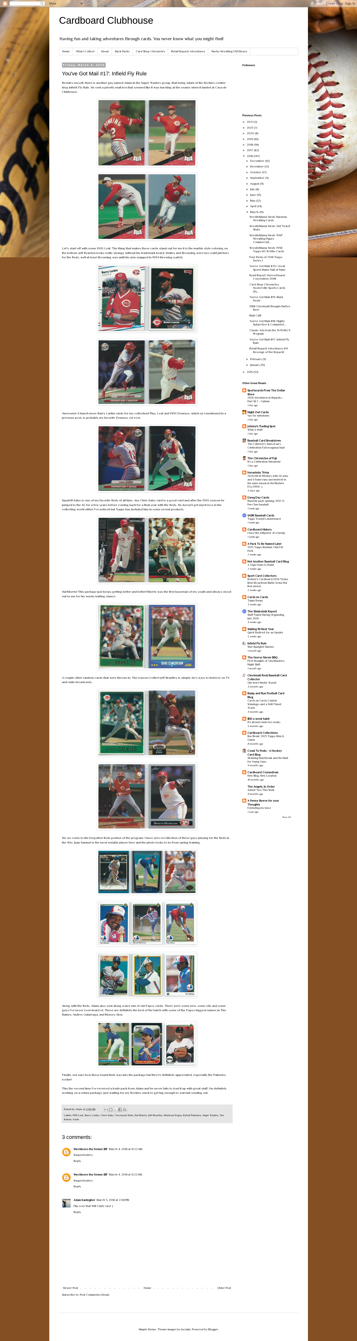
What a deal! (255, 429)
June (253, 195)
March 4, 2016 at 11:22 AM (125, 1149)
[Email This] (106, 1109)
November (257, 166)
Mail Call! (255, 315)
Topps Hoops (255, 600)
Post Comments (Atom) (94, 1294)
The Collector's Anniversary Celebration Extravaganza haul (266, 445)
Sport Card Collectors (261, 575)
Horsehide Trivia (258, 472)
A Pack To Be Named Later (264, 543)
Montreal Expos (173, 1115)
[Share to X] (115, 1109)
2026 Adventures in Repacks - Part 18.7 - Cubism (265, 399)
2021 (250, 127)
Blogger (213, 1329)
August (255, 183)
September (257, 178)
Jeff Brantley (155, 1115)
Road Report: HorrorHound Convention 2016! (267, 277)
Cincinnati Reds (124, 1115)
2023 (250, 122)
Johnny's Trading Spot (261, 426)
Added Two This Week (260, 790)
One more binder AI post (261, 682)
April (253, 206)
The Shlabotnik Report (262, 611)
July (252, 189)
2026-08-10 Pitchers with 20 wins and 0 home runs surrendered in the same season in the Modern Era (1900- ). (267, 481)
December (257, 161)
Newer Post (70, 1288)
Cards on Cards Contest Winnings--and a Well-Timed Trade (264, 704)
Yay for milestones (258, 415)
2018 (250, 144)
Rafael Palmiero (192, 1115)
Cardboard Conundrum (262, 772)
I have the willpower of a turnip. (266, 533)
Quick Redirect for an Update (265, 632)
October (256, 172)
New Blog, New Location (262, 775)
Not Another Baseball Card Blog (268, 561)
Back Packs (122, 51)
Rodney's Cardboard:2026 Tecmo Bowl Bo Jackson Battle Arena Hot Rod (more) (267, 583)
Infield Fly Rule (257, 643)
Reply (77, 1161)
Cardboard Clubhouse (106, 20)
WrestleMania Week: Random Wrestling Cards (268, 218)
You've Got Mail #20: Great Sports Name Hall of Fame (267, 267)
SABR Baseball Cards (260, 515)
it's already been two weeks (263, 722)
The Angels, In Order (261, 786)
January (255, 365)
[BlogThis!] (110, 1109)
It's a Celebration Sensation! (263, 461)
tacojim (185, 1329)
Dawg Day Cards (258, 497)
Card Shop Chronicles (150, 51)
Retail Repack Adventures (188, 51)
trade (76, 1119)
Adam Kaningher (84, 1200)
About (105, 51)
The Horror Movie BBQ (262, 657)
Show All (286, 817)
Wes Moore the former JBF (91, 1149)
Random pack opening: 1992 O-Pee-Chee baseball (266, 502)
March (254, 212)
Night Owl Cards (258, 412)
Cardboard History (259, 529)
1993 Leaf (78, 1115)
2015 (250, 372)
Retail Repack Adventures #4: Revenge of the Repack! (268, 350)
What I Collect (85, 51)
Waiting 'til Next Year (260, 629)
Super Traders (210, 1115)
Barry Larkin (92, 1115)
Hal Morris (141, 1115)
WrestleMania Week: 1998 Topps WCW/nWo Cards (266, 249)
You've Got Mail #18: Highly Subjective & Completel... (267, 322)
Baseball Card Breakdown (264, 440)
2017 (250, 150)
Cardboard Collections (262, 732)
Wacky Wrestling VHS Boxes (229, 51)
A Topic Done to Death (260, 565)
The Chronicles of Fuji (262, 458)
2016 (250, 156)
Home (66, 51)
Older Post (224, 1288)
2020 (251, 133)
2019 (250, 139)
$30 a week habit (258, 718)
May (253, 200)
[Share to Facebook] (120, 1109)
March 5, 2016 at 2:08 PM (113, 1200)
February (256, 359)
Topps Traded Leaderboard (264, 519)
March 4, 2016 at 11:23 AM (125, 1174)
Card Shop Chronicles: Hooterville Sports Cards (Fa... (267, 288)
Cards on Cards (257, 597)
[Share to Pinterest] (124, 1109)
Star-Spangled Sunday (260, 646)
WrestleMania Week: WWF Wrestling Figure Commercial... (266, 239)
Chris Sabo (107, 1115)
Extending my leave (259, 808)
